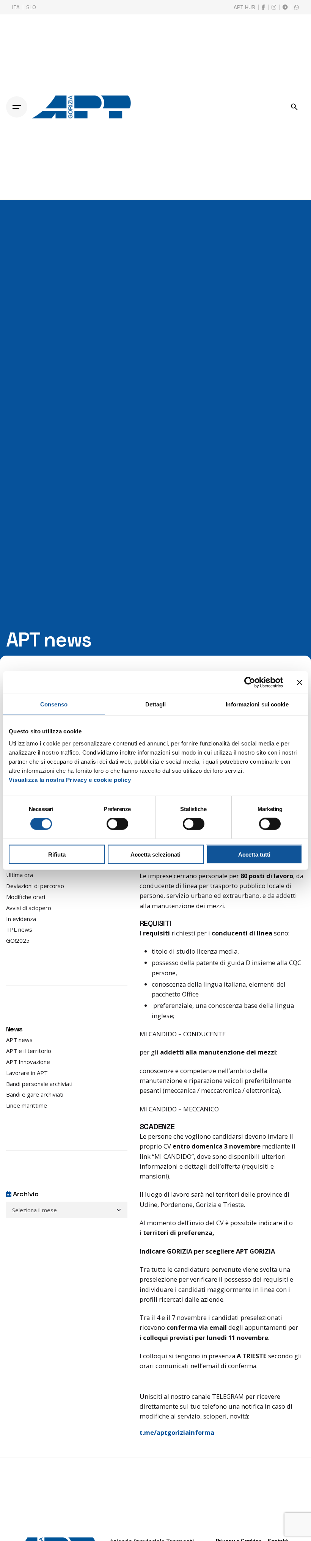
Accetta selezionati (155, 854)
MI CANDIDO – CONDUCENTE (183, 1033)
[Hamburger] (16, 107)
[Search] (294, 107)
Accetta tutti (254, 854)
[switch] (117, 824)
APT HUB (244, 7)
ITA (16, 7)
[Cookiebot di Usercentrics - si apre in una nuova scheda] (250, 682)
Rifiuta (57, 854)
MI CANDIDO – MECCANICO (179, 1109)
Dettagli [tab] (155, 704)
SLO (31, 7)
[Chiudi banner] (299, 682)
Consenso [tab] (54, 704)
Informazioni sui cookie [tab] (257, 704)
